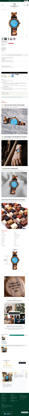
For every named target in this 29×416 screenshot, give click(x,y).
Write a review (12, 335)
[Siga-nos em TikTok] (24, 399)
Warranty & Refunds (3, 398)
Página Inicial (2, 9)
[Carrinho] (27, 5)
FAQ (2, 402)
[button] (3, 44)
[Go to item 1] (3, 338)
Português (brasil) (10, 411)
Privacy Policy (3, 399)
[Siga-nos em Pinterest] (22, 399)
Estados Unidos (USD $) (4, 411)
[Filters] (25, 335)
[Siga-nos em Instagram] (20, 399)
